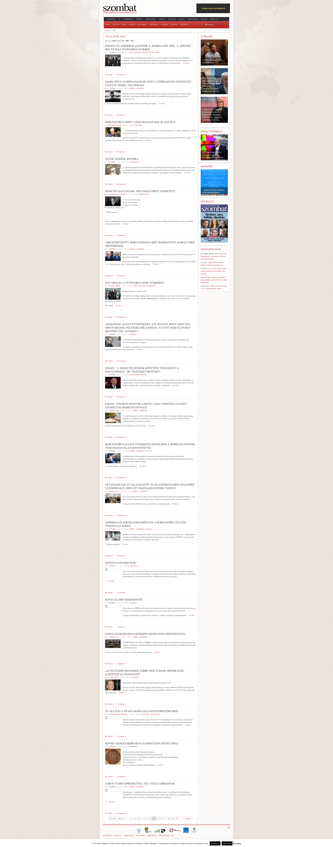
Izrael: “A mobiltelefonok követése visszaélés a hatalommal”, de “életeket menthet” (142, 369)
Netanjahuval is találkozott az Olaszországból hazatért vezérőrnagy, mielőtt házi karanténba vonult (149, 486)
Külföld (148, 451)
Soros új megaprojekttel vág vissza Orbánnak (140, 783)
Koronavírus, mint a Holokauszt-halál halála (140, 122)
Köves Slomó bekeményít (124, 599)
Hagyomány (134, 162)
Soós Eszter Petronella (118, 714)
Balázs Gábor (114, 286)
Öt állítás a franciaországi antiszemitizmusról (142, 711)
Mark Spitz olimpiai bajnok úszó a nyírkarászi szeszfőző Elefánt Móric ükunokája (148, 83)
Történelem (144, 194)
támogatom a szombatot (213, 8)
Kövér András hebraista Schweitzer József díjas (141, 743)
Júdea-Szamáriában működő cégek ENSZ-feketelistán (145, 634)
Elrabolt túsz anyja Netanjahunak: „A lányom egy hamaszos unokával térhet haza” (213, 256)
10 (131, 818)
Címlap (107, 30)
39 (150, 818)
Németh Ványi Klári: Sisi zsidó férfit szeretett (140, 191)
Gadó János (113, 677)
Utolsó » (189, 818)
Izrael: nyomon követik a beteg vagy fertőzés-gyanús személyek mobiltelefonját (146, 405)
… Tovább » (185, 63)
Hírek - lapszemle (137, 88)
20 (135, 818)
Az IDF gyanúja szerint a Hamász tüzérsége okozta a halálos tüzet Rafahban (214, 271)
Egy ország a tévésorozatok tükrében (134, 282)
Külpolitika (135, 375)
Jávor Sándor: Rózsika (122, 159)
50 (169, 818)
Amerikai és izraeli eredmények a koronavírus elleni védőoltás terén (145, 524)
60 (173, 818)
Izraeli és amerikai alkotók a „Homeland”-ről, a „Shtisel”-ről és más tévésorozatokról (149, 47)
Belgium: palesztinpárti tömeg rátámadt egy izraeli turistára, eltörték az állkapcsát (214, 279)
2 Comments (120, 663)
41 (158, 818)
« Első (119, 818)
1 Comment (120, 592)
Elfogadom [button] (215, 843)
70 (176, 818)
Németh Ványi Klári (117, 194)
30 (139, 818)
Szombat (112, 52)
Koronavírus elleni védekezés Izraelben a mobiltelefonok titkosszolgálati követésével (150, 445)
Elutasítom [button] (227, 843)
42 (161, 818)
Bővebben (108, 74)
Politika (155, 52)
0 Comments (120, 74)
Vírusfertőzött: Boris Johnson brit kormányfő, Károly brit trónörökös (150, 244)
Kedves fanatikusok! (120, 562)
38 (146, 818)
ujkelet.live (114, 410)
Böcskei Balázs (115, 125)
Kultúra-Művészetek (142, 52)
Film (131, 52)
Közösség (133, 746)
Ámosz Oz (113, 566)
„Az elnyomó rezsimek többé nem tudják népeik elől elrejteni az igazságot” (144, 672)
